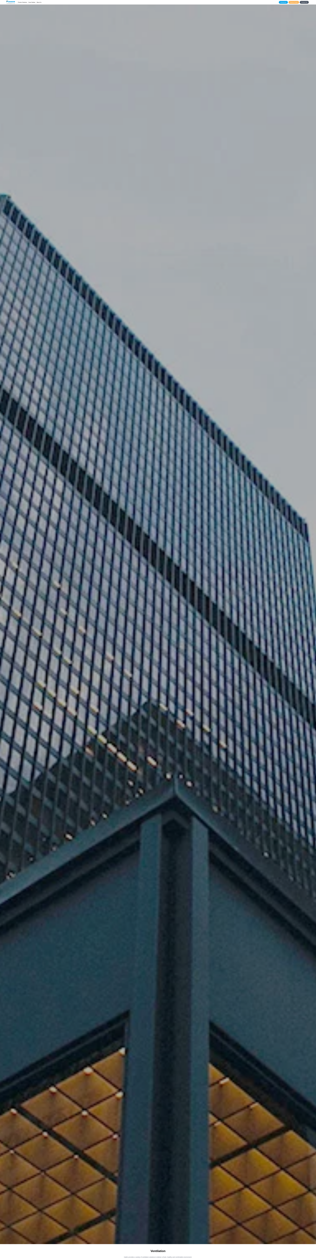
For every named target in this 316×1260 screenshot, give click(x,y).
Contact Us (304, 2)
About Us (39, 2)
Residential (283, 2)
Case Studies (31, 2)
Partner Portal (293, 2)
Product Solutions (22, 2)
